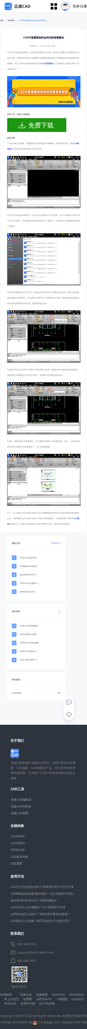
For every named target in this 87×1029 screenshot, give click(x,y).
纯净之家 (10, 1003)
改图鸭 (27, 999)
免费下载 (41, 125)
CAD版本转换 (19, 857)
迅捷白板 (26, 994)
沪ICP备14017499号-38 (16, 1022)
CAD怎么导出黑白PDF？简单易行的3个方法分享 (42, 887)
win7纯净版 (47, 1003)
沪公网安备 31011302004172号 (58, 1022)
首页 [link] (2, 20)
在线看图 (16, 863)
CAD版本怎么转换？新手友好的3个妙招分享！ (41, 921)
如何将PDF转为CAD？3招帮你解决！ (35, 900)
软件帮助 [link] (11, 20)
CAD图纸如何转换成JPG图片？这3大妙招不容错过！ (45, 894)
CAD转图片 (18, 843)
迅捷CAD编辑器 (21, 799)
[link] (32, 20)
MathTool (58, 994)
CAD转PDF (18, 836)
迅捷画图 (42, 994)
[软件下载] (69, 715)
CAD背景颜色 (47, 63)
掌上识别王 (11, 999)
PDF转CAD (18, 850)
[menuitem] (72, 6)
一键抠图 (61, 999)
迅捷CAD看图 (19, 813)
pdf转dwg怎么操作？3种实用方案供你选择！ (41, 914)
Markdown (76, 994)
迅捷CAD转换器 (21, 806)
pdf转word (43, 999)
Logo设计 (78, 999)
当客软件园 (27, 1003)
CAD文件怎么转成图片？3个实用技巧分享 (38, 907)
